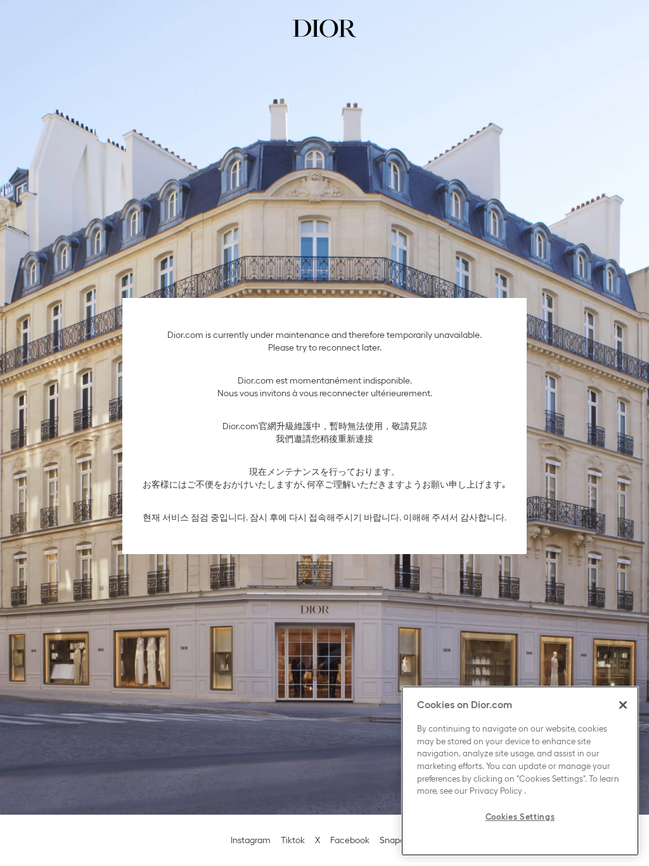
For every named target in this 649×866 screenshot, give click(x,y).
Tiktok (293, 840)
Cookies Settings (520, 817)
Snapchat (399, 840)
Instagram (251, 840)
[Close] (623, 705)
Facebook (349, 840)
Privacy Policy (496, 791)
